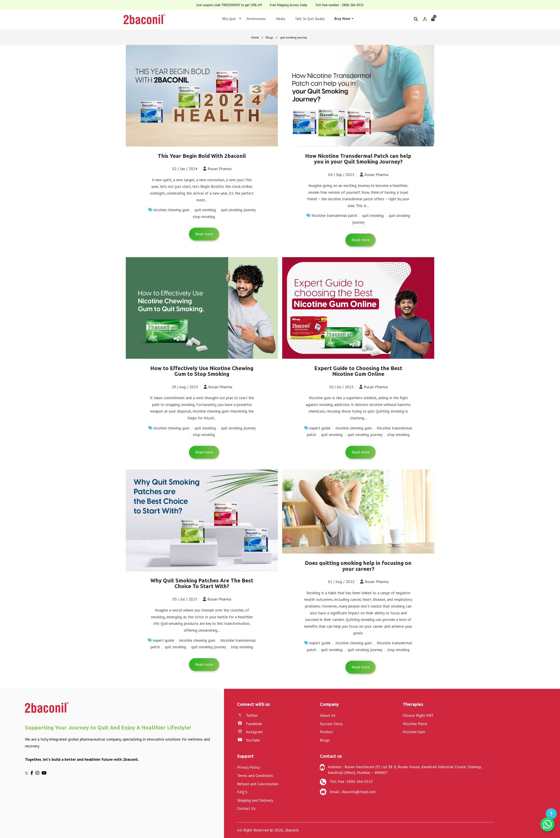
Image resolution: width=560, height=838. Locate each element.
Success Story (331, 723)
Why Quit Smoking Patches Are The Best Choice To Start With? (201, 583)
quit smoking (205, 209)
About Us (327, 715)
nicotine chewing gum (171, 209)
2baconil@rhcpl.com (358, 791)
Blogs (269, 37)
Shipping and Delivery (255, 800)
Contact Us (246, 808)
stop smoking (204, 216)
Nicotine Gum (414, 731)
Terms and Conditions (255, 775)
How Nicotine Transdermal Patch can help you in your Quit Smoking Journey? (358, 159)
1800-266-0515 (353, 5)
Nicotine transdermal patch (334, 215)
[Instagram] (38, 773)
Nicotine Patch (415, 723)
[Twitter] (27, 773)
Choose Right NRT (418, 715)
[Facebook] (32, 773)
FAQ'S (242, 791)
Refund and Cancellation (257, 783)
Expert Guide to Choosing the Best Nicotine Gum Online (358, 371)
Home (255, 37)
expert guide (320, 427)
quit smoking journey (238, 209)
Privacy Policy (248, 767)
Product (326, 731)
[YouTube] (45, 773)
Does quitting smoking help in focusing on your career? (358, 566)
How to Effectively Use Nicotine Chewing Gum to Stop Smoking (201, 371)
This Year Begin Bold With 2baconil (202, 156)
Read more (204, 233)
